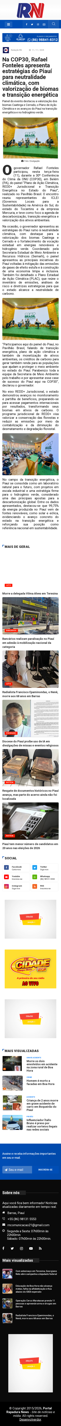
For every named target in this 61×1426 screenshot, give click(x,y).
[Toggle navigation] (8, 24)
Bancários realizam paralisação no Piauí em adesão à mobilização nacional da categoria (28, 642)
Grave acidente (34, 1058)
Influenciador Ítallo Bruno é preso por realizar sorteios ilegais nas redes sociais (42, 1124)
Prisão (30, 1116)
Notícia (9, 836)
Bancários (11, 630)
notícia (9, 782)
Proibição (11, 733)
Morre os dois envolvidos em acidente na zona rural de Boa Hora (42, 1065)
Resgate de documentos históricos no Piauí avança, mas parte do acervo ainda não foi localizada (30, 794)
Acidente (31, 1097)
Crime (29, 1077)
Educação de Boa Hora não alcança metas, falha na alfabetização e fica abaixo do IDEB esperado (34, 1289)
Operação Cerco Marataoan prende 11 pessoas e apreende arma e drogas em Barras (36, 1303)
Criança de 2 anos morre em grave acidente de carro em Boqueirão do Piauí (42, 1105)
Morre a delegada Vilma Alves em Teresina (30, 593)
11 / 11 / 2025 (37, 50)
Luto (8, 585)
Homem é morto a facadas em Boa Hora (40, 1082)
